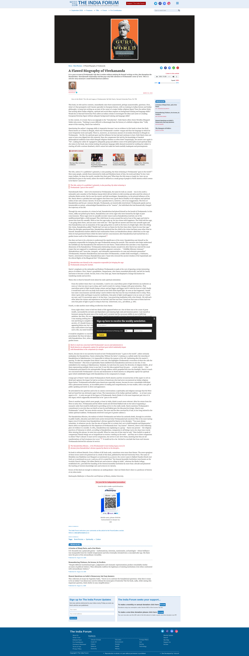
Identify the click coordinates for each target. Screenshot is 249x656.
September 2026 (76, 10)
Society (141, 644)
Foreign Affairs (144, 639)
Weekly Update (168, 635)
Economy (94, 648)
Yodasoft (176, 653)
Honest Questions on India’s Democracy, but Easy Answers (91, 576)
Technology (142, 646)
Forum (104, 10)
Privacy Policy (77, 649)
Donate (162, 604)
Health (117, 646)
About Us (75, 635)
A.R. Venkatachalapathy (162, 108)
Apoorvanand (159, 124)
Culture (98, 539)
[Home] (94, 4)
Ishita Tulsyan (159, 130)
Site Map (166, 640)
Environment (119, 642)
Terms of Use (77, 646)
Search (166, 637)
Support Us (167, 642)
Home (70, 66)
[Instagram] (169, 4)
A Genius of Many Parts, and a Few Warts (85, 548)
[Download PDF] (177, 69)
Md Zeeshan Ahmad (160, 116)
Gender (117, 644)
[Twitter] (156, 4)
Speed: (175, 80)
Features (88, 10)
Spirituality (89, 539)
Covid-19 (94, 642)
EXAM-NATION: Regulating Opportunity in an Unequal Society (99, 164)
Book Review (78, 539)
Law (140, 642)
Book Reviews (78, 66)
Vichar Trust (76, 637)
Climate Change (96, 639)
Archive (166, 644)
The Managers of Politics (163, 128)
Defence (93, 646)
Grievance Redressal (79, 644)
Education (118, 639)
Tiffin (96, 10)
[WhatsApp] (173, 69)
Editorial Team (77, 640)
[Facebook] (161, 4)
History (117, 648)
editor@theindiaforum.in (81, 533)
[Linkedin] (165, 4)
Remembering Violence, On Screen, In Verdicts (87, 562)
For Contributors (115, 10)
